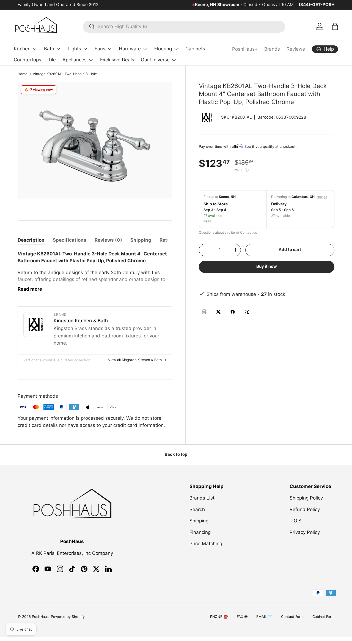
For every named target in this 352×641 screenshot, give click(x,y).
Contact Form (292, 617)
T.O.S (295, 520)
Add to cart (290, 249)
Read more (30, 289)
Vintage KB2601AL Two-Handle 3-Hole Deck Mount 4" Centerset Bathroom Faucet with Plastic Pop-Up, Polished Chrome (68, 74)
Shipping (198, 520)
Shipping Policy (306, 498)
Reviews (296, 49)
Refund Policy (305, 509)
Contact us (248, 232)
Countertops (27, 59)
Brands (272, 49)
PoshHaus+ (245, 49)
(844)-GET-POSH (316, 4)
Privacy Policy (305, 532)
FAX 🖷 (242, 617)
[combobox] (184, 26)
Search (197, 509)
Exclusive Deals (117, 59)
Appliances (74, 59)
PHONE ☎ (219, 617)
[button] (335, 26)
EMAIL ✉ (264, 617)
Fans (100, 48)
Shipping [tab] (140, 240)
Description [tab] (31, 240)
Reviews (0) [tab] (108, 240)
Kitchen (22, 48)
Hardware (130, 48)
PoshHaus (40, 617)
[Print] (204, 312)
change (322, 197)
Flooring (163, 48)
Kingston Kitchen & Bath (81, 320)
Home (22, 74)
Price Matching (205, 543)
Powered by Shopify (68, 617)
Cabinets (195, 48)
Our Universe (155, 59)
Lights (74, 48)
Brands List (202, 498)
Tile (52, 59)
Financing (200, 532)
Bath (49, 48)
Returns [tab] (169, 240)
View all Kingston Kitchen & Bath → (137, 360)
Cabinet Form (323, 617)
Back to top (176, 454)
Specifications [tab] (69, 240)
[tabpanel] (95, 271)
